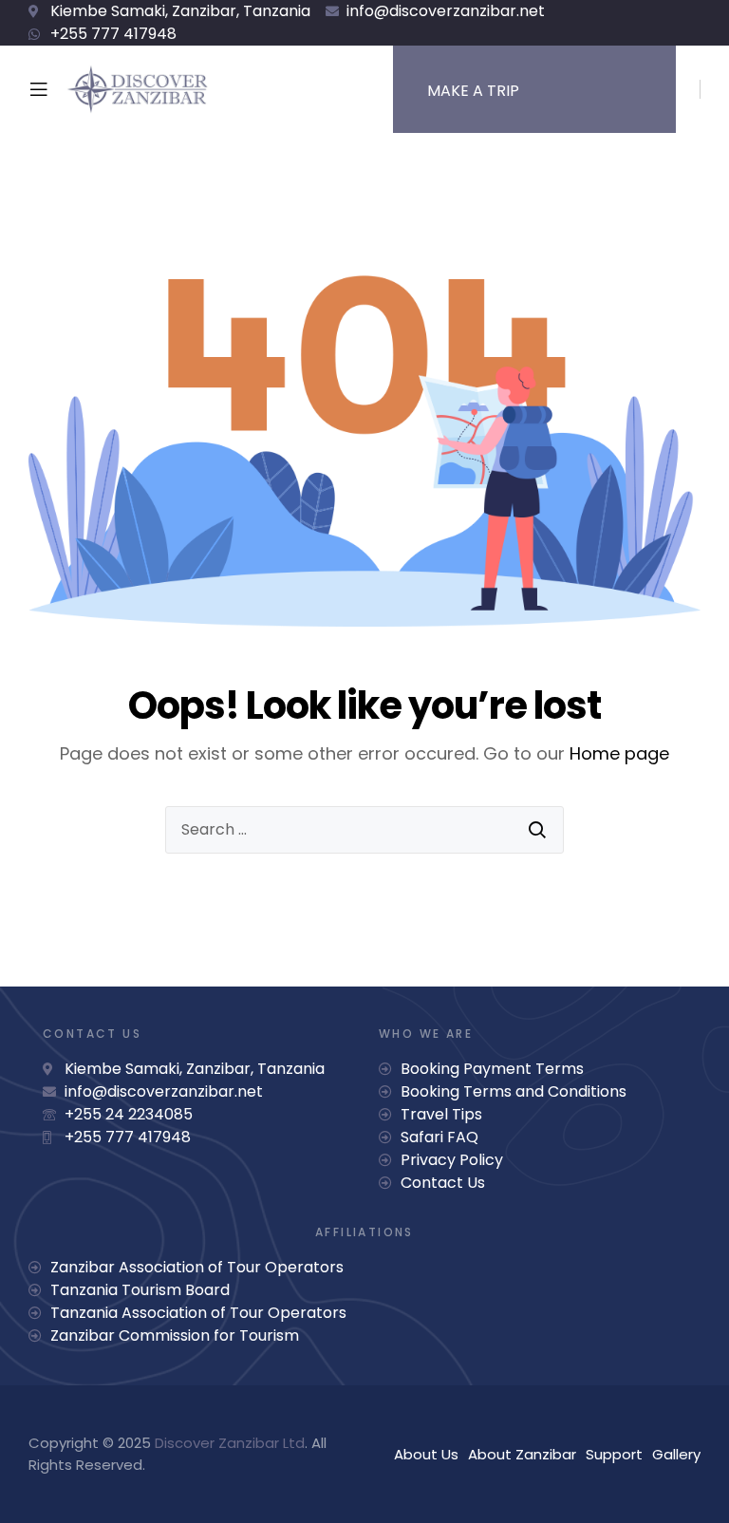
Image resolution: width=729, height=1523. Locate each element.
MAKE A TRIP (473, 91)
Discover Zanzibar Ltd (230, 1443)
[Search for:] (364, 830)
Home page (619, 753)
